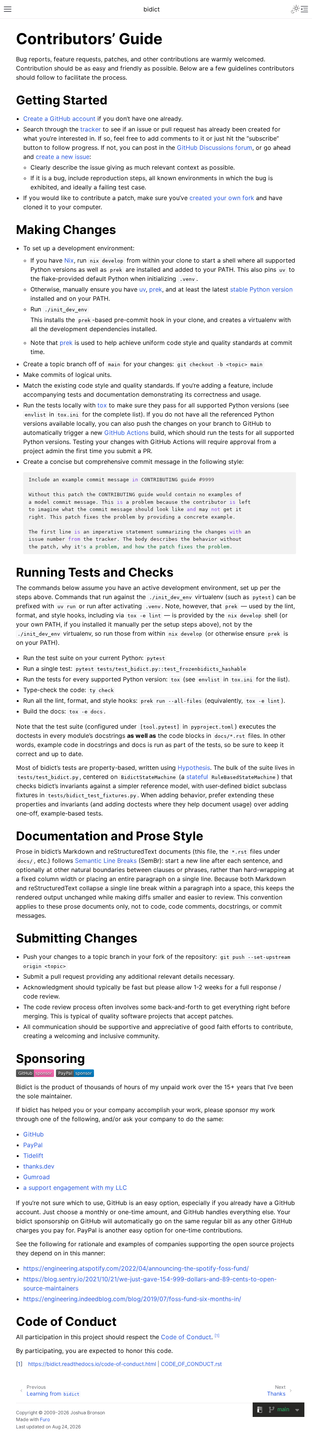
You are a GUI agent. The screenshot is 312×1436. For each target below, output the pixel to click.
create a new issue (62, 156)
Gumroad (36, 1177)
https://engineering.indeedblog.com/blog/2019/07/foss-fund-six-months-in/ (132, 1299)
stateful (197, 777)
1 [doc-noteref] (217, 1335)
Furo (45, 1419)
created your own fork (221, 198)
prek (155, 289)
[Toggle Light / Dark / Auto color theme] (295, 9)
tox (102, 405)
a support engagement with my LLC (75, 1187)
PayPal (33, 1145)
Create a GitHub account (59, 118)
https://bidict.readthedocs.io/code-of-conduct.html (92, 1364)
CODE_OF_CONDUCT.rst (191, 1364)
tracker (90, 129)
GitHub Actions (126, 432)
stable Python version (261, 289)
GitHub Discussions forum (214, 147)
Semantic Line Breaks (106, 860)
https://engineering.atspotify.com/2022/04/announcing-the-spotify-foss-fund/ (136, 1268)
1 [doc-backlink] (19, 1364)
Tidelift (33, 1155)
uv (142, 289)
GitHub (33, 1134)
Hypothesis (194, 767)
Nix (69, 260)
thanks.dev (38, 1166)
